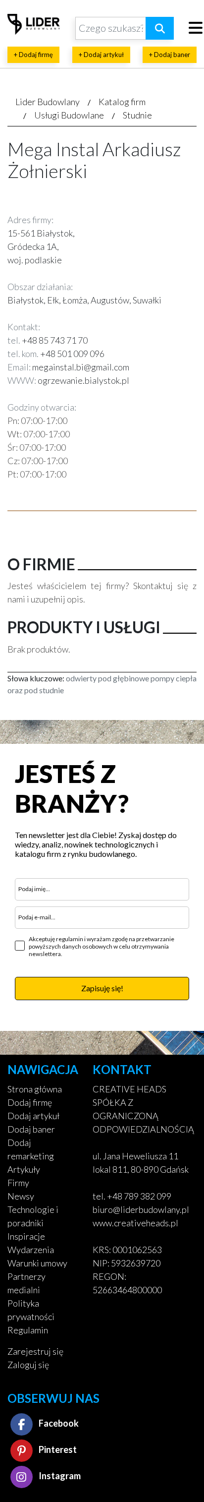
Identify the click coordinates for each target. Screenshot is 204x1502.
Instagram (59, 1475)
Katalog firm (122, 101)
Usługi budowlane (69, 115)
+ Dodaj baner (169, 55)
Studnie (137, 115)
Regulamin (27, 1329)
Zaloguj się (28, 1364)
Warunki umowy (37, 1263)
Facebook (58, 1423)
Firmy (18, 1182)
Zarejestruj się (35, 1351)
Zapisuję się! (102, 988)
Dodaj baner (31, 1129)
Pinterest (57, 1449)
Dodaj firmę (29, 1102)
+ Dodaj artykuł (101, 55)
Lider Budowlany (47, 101)
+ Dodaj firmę (33, 55)
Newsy (20, 1196)
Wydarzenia (30, 1249)
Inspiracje (26, 1236)
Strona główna (34, 1088)
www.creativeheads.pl (135, 1222)
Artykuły (23, 1169)
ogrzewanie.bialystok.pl (83, 380)
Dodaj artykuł (33, 1115)
